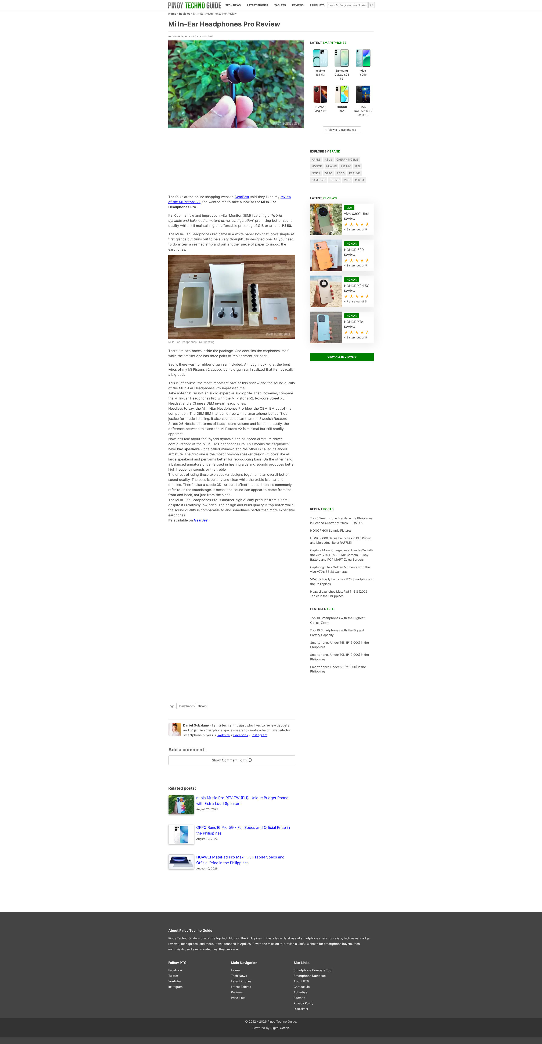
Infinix (346, 166)
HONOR (317, 166)
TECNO (335, 180)
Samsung (319, 180)
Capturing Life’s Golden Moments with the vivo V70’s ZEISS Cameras (340, 569)
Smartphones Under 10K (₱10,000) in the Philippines (339, 657)
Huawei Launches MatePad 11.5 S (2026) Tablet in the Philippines (339, 594)
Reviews (298, 5)
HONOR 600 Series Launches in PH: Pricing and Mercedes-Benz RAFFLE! (341, 540)
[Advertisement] (231, 160)
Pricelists (317, 5)
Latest (328, 42)
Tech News (233, 5)
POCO (341, 173)
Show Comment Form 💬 (232, 760)
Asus (328, 159)
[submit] (371, 5)
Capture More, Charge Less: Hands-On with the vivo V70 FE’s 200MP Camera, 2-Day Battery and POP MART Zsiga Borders (341, 554)
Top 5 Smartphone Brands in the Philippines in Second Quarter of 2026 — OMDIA (341, 520)
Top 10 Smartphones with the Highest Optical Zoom (337, 620)
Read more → (228, 949)
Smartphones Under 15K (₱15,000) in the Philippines (339, 645)
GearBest (242, 197)
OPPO (328, 173)
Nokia (316, 173)
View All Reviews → (342, 356)
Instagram (259, 735)
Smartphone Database (310, 975)
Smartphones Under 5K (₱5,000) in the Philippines (338, 669)
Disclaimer (301, 1009)
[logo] (194, 5)
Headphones (186, 706)
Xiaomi (202, 706)
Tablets (280, 5)
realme (354, 173)
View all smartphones (340, 129)
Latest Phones (257, 5)
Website (223, 735)
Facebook (240, 735)
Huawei (331, 166)
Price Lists (238, 998)
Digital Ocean (279, 1028)
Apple (316, 159)
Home (172, 13)
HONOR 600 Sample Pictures (331, 530)
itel (358, 166)
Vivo (347, 180)
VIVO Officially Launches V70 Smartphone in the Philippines (341, 581)
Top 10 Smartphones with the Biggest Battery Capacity (337, 632)
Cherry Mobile (347, 159)
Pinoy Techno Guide (195, 930)
